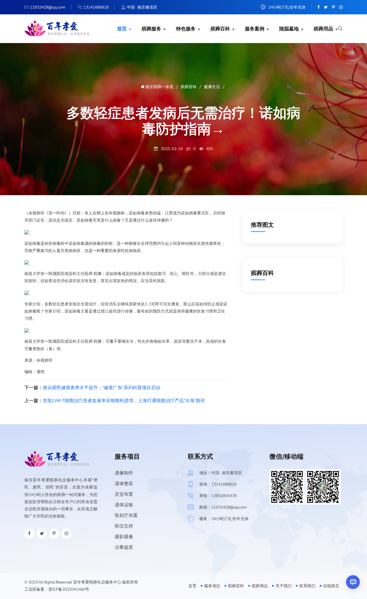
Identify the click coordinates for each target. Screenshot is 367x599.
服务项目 (212, 585)
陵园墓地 (289, 29)
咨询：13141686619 (218, 484)
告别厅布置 (126, 515)
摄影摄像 (124, 536)
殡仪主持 (124, 526)
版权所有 (130, 582)
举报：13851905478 (218, 495)
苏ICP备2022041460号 (68, 589)
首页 (122, 29)
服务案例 (254, 29)
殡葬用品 (323, 29)
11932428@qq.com (47, 7)
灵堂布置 (124, 494)
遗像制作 (124, 473)
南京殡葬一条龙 (159, 86)
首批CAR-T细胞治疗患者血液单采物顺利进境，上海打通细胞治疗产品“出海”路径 (124, 400)
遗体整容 (124, 483)
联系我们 (307, 585)
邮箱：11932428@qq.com (223, 507)
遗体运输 (124, 504)
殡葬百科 (220, 29)
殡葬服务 (151, 29)
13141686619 (96, 7)
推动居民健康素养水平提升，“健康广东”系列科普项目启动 (101, 387)
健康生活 (212, 86)
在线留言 (331, 585)
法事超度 (124, 547)
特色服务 (186, 29)
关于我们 (284, 585)
